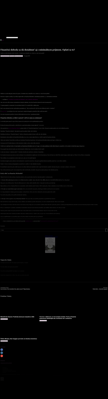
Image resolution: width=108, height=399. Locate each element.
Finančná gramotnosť (43, 320)
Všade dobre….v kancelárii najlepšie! (100, 289)
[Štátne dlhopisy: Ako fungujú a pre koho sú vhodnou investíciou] (18, 329)
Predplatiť (105, 355)
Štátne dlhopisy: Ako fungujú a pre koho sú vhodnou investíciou (18, 339)
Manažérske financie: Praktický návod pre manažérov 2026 (17, 317)
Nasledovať (105, 352)
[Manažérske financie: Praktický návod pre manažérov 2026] (18, 307)
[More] (31, 86)
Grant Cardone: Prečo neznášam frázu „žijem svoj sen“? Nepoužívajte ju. (15, 289)
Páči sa (106, 349)
